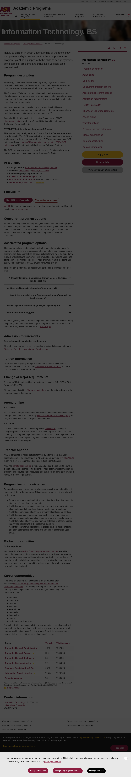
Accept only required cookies (68, 771)
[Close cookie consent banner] (126, 758)
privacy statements (52, 761)
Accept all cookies (38, 771)
